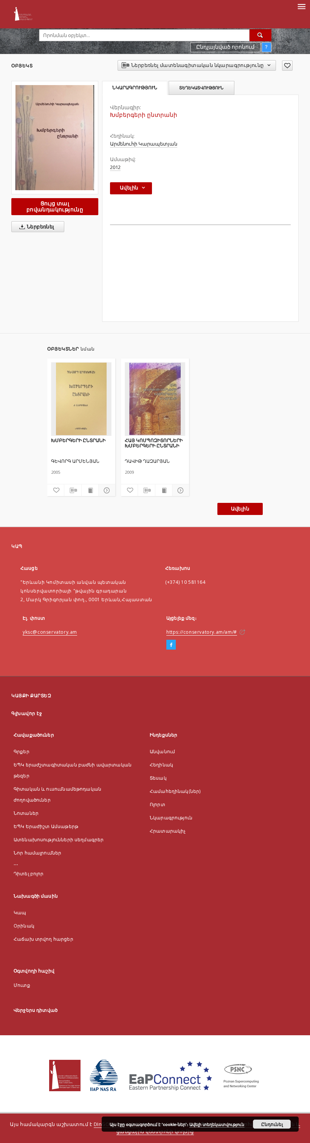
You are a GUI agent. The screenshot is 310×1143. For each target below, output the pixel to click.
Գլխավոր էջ (26, 713)
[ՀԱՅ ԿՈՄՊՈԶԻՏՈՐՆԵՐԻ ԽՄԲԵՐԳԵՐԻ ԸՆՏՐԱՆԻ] (155, 399)
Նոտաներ (26, 813)
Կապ (20, 912)
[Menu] (301, 6)
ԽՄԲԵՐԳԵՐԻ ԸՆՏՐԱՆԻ (78, 440)
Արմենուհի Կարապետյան (143, 144)
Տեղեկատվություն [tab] (201, 87)
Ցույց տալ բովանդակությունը (54, 206)
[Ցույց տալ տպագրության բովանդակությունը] (90, 490)
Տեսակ (158, 778)
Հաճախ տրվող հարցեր (43, 939)
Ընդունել (272, 1124)
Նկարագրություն (171, 817)
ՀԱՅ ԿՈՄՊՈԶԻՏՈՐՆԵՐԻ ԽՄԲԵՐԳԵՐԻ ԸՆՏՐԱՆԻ (154, 443)
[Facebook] (171, 645)
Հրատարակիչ (168, 831)
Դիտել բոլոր (29, 873)
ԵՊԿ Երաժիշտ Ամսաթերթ (46, 826)
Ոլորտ (157, 804)
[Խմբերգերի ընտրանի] (55, 137)
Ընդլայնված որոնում (225, 47)
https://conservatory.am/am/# (201, 632)
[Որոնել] (260, 35)
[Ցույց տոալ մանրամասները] (106, 490)
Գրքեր (21, 751)
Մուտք (22, 985)
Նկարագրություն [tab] (134, 87)
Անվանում (162, 751)
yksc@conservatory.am (50, 632)
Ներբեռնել (40, 227)
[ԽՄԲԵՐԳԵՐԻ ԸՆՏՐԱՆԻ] (81, 399)
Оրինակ (24, 926)
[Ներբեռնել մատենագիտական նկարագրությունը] (72, 490)
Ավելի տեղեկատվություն (216, 1124)
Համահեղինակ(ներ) (175, 791)
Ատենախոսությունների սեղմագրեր (59, 839)
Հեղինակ (161, 764)
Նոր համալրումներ (37, 853)
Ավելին (240, 509)
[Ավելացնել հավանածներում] (287, 65)
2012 (115, 167)
